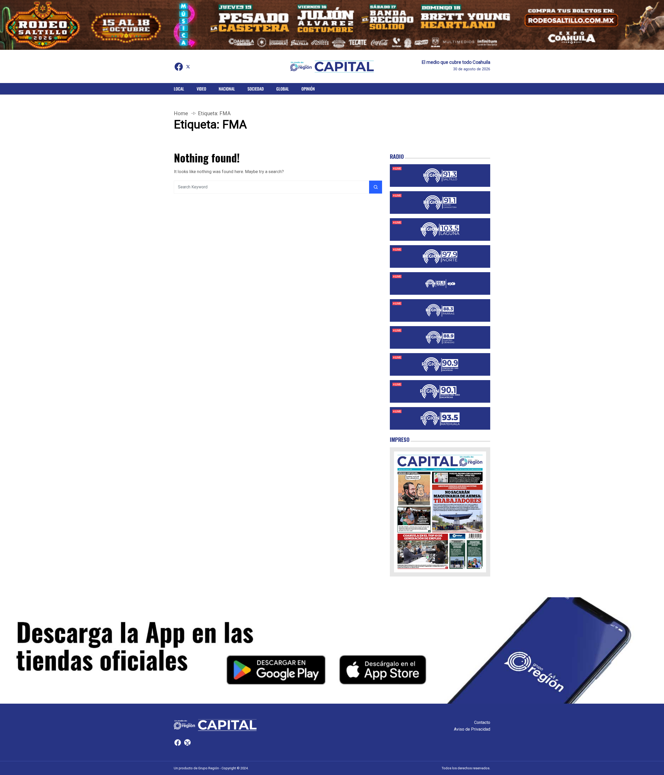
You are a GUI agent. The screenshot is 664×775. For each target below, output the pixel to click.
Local (179, 89)
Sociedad (255, 89)
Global (282, 89)
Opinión (308, 89)
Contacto (482, 722)
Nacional (227, 89)
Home (181, 113)
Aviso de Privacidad (472, 729)
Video (201, 89)
